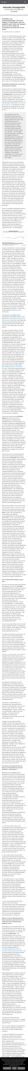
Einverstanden (7, 1068)
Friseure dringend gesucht (8, 639)
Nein (14, 1068)
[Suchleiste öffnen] (25, 2)
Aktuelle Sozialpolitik (14, 7)
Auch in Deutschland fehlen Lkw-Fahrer (12, 605)
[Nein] (26, 1064)
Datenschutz (21, 1068)
